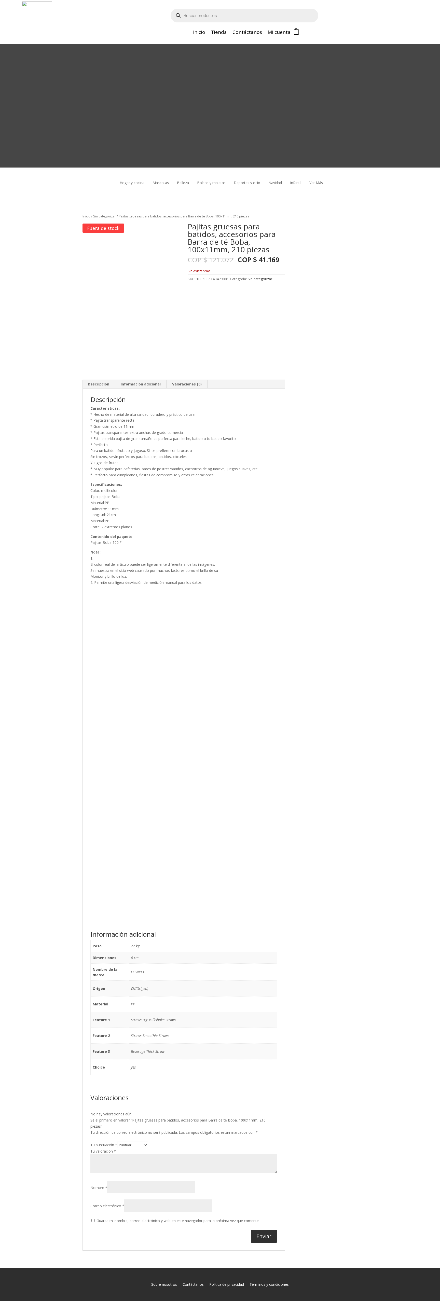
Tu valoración (103, 1151)
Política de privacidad (226, 1284)
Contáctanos (247, 32)
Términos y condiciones (269, 1284)
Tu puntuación (103, 1144)
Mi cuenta (279, 32)
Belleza (183, 183)
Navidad (275, 183)
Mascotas (161, 183)
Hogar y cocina (132, 183)
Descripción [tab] (98, 384)
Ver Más (316, 183)
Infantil (295, 183)
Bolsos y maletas (211, 183)
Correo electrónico (107, 1205)
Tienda (219, 32)
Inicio (199, 32)
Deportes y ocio (247, 183)
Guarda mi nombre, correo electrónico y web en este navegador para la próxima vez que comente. (178, 1220)
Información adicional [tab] (141, 384)
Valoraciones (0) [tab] (187, 384)
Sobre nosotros (164, 1284)
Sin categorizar (104, 216)
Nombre (98, 1187)
